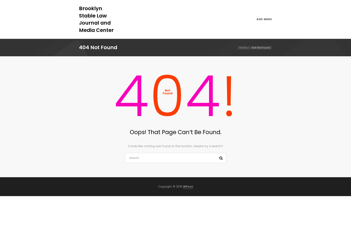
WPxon (188, 187)
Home (243, 47)
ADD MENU (264, 19)
